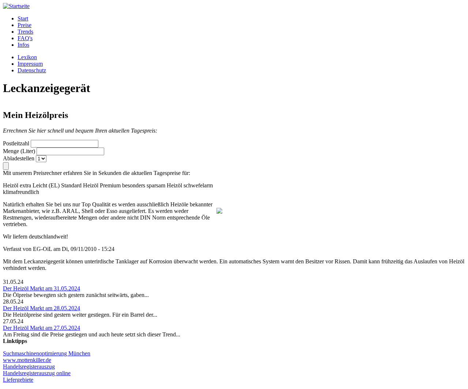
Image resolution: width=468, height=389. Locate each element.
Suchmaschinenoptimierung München (46, 353)
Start (23, 18)
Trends (25, 31)
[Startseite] (16, 6)
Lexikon (27, 57)
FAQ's (25, 38)
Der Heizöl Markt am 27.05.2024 (41, 328)
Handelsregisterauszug (29, 366)
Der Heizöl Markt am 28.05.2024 (41, 308)
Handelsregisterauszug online (37, 373)
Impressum (30, 64)
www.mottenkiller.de (27, 360)
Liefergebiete (18, 380)
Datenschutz (32, 70)
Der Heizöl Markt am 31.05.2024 (41, 288)
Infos (23, 45)
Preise (24, 25)
